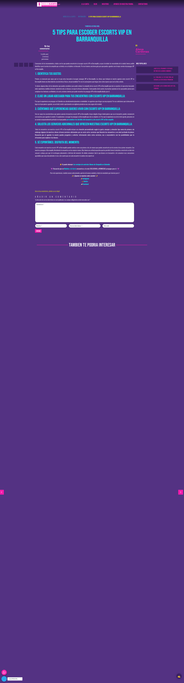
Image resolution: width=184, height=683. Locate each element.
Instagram (86, 178)
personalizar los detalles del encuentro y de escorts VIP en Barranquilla (90, 119)
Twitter (85, 181)
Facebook (86, 184)
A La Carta (85, 4)
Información (82, 17)
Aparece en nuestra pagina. (123, 4)
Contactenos (143, 4)
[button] (180, 492)
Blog (95, 4)
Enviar (38, 231)
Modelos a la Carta (70, 168)
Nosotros (105, 4)
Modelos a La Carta (69, 17)
